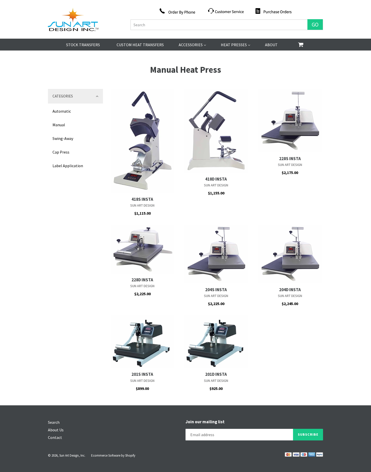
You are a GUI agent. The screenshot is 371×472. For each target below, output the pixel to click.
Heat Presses (235, 44)
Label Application (67, 165)
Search (54, 422)
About (271, 44)
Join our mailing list (205, 421)
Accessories (192, 44)
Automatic (61, 111)
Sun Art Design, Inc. (72, 455)
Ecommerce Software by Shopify (113, 455)
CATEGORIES (62, 96)
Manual (58, 124)
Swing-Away (62, 138)
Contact (55, 437)
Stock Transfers (83, 44)
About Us (56, 429)
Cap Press (60, 152)
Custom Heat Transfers (140, 44)
